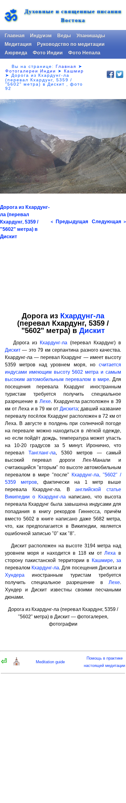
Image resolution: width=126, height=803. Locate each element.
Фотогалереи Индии (30, 70)
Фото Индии (48, 52)
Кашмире (102, 560)
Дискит (92, 330)
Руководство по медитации (71, 44)
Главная (14, 35)
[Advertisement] (63, 273)
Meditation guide (50, 662)
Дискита (69, 408)
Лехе (45, 401)
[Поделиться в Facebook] (110, 74)
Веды (64, 35)
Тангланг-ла (42, 452)
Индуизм (41, 35)
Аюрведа (16, 52)
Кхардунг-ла (82, 316)
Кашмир (74, 70)
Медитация (18, 44)
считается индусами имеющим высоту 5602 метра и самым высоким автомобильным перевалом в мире (63, 372)
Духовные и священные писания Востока (73, 15)
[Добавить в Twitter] (119, 74)
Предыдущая (69, 221)
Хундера (14, 575)
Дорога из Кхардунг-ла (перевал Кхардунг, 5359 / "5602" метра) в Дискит (25, 222)
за (118, 560)
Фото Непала (84, 52)
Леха (110, 553)
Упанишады (90, 35)
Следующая (109, 221)
